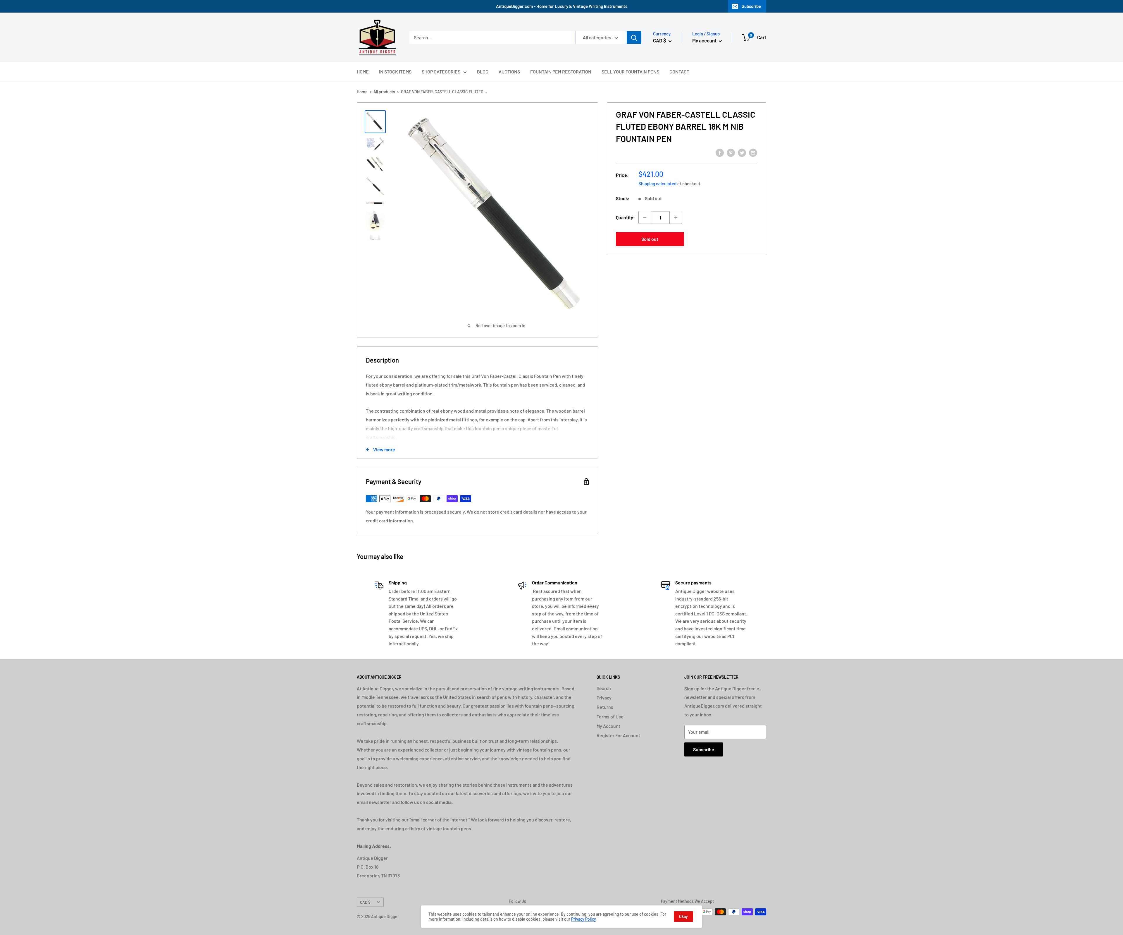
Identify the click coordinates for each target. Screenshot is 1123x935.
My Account (608, 726)
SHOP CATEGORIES (441, 71)
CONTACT (679, 71)
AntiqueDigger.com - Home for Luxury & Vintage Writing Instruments (561, 6)
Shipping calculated (657, 183)
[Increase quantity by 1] (676, 217)
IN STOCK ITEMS (395, 71)
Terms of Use (610, 716)
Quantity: (625, 217)
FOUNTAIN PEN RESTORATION (560, 71)
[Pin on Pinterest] (731, 152)
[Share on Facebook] (720, 152)
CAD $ (365, 902)
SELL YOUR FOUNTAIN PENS (630, 71)
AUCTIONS (509, 71)
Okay (683, 916)
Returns (605, 707)
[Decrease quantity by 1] (645, 217)
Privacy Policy (583, 919)
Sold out (649, 239)
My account (704, 40)
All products (384, 91)
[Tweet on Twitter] (742, 152)
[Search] (634, 37)
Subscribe (751, 6)
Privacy (604, 697)
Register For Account (618, 735)
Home (362, 91)
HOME (363, 71)
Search (604, 688)
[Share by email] (753, 152)
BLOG (482, 71)
